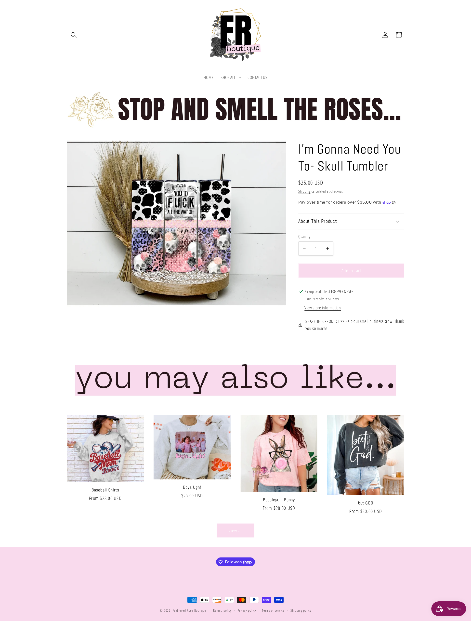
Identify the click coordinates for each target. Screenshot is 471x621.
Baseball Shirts (105, 490)
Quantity (304, 236)
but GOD (365, 503)
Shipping (304, 191)
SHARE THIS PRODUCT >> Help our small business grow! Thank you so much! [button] (354, 324)
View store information (322, 308)
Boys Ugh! (192, 487)
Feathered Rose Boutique (189, 610)
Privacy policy (246, 610)
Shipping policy (300, 610)
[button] (73, 35)
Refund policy (222, 610)
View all (236, 530)
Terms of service (273, 610)
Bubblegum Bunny (279, 499)
